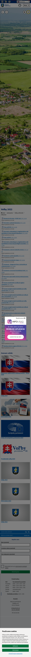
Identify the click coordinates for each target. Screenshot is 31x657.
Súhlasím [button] (15, 646)
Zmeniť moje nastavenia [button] (15, 653)
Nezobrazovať (20, 318)
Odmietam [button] (15, 650)
